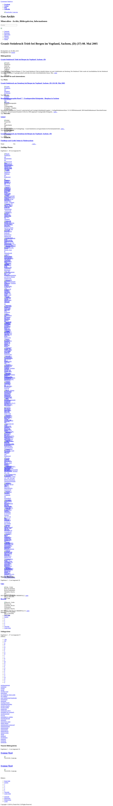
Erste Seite (7, 615)
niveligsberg (4, 737)
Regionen (7, 33)
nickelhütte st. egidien (7, 717)
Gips (2, 584)
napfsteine (3, 687)
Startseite (6, 31)
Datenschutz (7, 800)
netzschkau (4, 693)
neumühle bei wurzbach (7, 712)
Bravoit (3, 599)
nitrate (2, 734)
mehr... (55, 112)
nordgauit (3, 741)
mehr (55, 73)
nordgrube (3, 742)
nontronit (3, 739)
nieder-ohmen (4, 723)
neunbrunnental (5, 714)
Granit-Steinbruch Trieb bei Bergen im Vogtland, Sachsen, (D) (23, 59)
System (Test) (7, 753)
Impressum (7, 798)
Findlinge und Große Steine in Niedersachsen (17, 141)
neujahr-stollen (5, 707)
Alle (5, 639)
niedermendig (4, 728)
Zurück (6, 617)
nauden (3, 688)
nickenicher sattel (5, 722)
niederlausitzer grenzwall (8, 725)
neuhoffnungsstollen (6, 704)
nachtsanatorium (5, 685)
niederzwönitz (5, 733)
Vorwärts (6, 626)
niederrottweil (4, 731)
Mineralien (7, 34)
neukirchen (4, 709)
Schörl (3, 117)
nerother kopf (4, 691)
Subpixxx (10, 1)
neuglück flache (5, 702)
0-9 (5, 641)
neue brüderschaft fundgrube (9, 698)
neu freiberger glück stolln (8, 695)
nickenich (3, 720)
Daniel (13, 52)
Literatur (6, 37)
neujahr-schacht (5, 706)
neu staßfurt (4, 696)
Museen (6, 36)
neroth (2, 690)
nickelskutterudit (5, 718)
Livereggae (4, 1)
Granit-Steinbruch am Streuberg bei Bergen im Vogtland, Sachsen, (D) (26, 134)
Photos (6, 39)
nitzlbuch (3, 736)
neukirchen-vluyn (6, 710)
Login (6, 801)
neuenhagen (4, 699)
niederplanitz (4, 729)
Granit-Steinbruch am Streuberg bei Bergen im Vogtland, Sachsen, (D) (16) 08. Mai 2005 (33, 83)
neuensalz (3, 701)
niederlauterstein (5, 726)
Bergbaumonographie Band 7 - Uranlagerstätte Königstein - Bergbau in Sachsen (30, 98)
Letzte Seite (7, 628)
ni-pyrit (3, 715)
